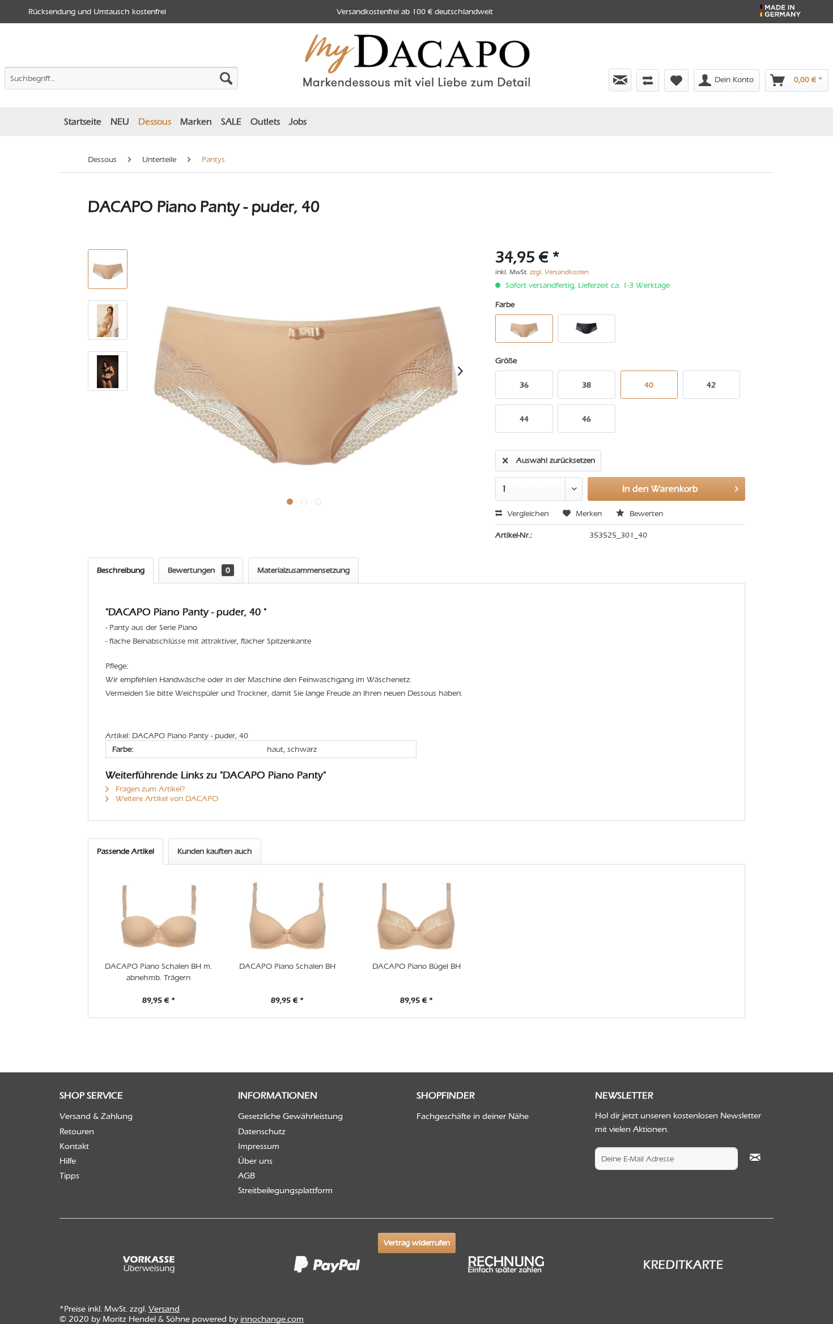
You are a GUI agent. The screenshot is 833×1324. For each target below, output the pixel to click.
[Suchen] (226, 78)
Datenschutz (262, 1131)
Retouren (77, 1131)
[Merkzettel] (676, 80)
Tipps (69, 1175)
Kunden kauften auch (214, 851)
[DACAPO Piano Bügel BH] (416, 915)
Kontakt (74, 1146)
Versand (164, 1309)
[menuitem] (121, 76)
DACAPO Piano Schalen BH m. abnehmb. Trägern (158, 971)
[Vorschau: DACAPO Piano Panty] (108, 320)
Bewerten (645, 513)
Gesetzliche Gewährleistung (290, 1116)
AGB (246, 1175)
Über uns (255, 1161)
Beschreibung (120, 570)
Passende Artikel (125, 851)
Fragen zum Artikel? (149, 789)
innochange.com (272, 1319)
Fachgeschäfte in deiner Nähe (472, 1116)
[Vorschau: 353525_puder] (108, 269)
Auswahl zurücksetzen (555, 460)
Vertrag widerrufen (417, 1243)
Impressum (258, 1146)
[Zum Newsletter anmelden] (620, 80)
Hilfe (68, 1161)
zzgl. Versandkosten (559, 272)
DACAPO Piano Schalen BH (287, 966)
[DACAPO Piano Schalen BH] (288, 915)
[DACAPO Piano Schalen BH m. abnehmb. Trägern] (159, 915)
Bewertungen (199, 570)
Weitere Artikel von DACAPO (165, 798)
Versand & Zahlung (96, 1116)
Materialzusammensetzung (303, 570)
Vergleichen (527, 513)
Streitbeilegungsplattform (285, 1190)
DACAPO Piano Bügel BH (416, 966)
